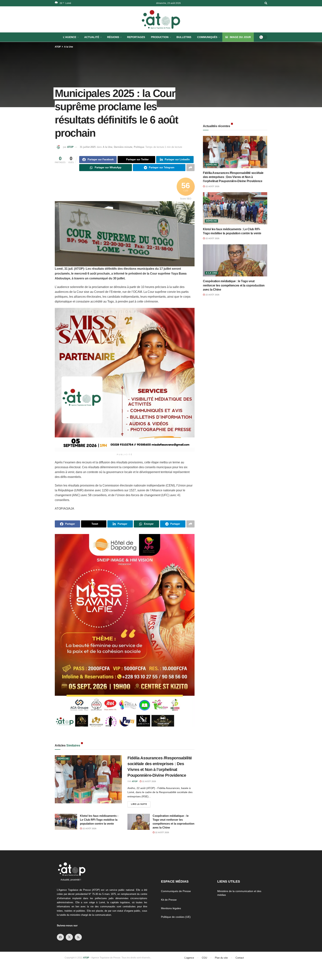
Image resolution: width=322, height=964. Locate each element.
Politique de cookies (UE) (176, 916)
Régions (113, 37)
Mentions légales (171, 908)
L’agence (189, 957)
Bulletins (183, 37)
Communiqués (207, 37)
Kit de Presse (169, 899)
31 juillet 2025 (88, 147)
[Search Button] (266, 3)
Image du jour (240, 37)
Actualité (91, 37)
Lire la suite (140, 803)
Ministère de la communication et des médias (239, 893)
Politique (139, 147)
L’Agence (69, 37)
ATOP (58, 46)
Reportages (136, 37)
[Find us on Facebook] (60, 937)
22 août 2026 (149, 781)
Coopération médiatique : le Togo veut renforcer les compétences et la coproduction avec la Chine (234, 285)
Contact (240, 957)
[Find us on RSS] (78, 937)
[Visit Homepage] (161, 19)
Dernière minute (123, 147)
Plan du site (221, 957)
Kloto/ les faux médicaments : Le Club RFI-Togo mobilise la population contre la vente (99, 819)
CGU (204, 957)
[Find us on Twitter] (69, 937)
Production (159, 37)
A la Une (68, 46)
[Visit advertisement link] (125, 380)
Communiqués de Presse (176, 891)
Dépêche (63, 758)
